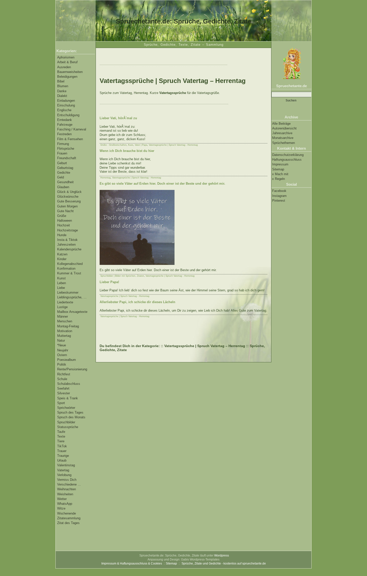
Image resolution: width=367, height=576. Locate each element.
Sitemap (278, 169)
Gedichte (63, 172)
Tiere (60, 441)
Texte (61, 436)
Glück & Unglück (69, 192)
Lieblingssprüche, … (72, 297)
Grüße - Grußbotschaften (113, 145)
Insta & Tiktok (67, 240)
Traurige (63, 456)
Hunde (61, 235)
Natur (61, 340)
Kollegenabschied (70, 264)
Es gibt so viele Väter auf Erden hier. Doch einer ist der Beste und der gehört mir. (162, 183)
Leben (61, 283)
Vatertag (63, 470)
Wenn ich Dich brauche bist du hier (127, 151)
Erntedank (64, 120)
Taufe (61, 432)
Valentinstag (66, 465)
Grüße (61, 216)
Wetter (62, 499)
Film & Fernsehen (70, 139)
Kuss (130, 145)
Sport (61, 403)
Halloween (64, 220)
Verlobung (64, 475)
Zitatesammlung (68, 518)
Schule (62, 379)
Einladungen (66, 100)
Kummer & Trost (69, 273)
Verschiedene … (69, 484)
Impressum (280, 164)
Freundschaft (66, 158)
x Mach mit (280, 174)
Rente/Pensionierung (72, 369)
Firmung (63, 144)
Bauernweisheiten (70, 72)
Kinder (61, 259)
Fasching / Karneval (71, 129)
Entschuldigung (68, 115)
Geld (60, 177)
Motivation (64, 331)
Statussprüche (67, 427)
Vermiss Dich (66, 480)
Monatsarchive (282, 138)
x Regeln (278, 179)
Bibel (60, 81)
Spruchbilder (66, 422)
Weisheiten (65, 494)
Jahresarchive (282, 133)
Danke (61, 91)
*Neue (61, 345)
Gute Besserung (69, 201)
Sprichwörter (66, 408)
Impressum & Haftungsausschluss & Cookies (131, 563)
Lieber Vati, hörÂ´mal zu (118, 118)
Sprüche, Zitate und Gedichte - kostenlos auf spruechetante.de (224, 563)
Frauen (62, 153)
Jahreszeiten (66, 244)
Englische (64, 110)
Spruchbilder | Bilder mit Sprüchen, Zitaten (122, 276)
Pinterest (278, 200)
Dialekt (62, 96)
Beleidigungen (67, 76)
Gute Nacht (65, 211)
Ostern (62, 355)
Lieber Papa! (109, 282)
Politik (61, 364)
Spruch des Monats (71, 417)
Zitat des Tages (68, 523)
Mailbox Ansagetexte (72, 312)
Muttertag (64, 336)
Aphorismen (65, 57)
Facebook (279, 191)
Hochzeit (63, 225)
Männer (62, 316)
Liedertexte (65, 302)
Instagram (279, 196)
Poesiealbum (66, 360)
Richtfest (63, 374)
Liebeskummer (67, 292)
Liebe (61, 288)
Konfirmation (66, 268)
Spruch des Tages (70, 412)
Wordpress (221, 555)
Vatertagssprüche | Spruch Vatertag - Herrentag (173, 145)
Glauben (63, 187)
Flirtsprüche (65, 148)
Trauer (61, 451)
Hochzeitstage (67, 230)
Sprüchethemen (283, 143)
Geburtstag (65, 168)
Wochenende (66, 513)
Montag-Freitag (68, 326)
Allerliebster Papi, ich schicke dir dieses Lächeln (137, 302)
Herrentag (105, 177)
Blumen (62, 86)
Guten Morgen (67, 206)
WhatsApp (64, 504)
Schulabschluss (68, 384)
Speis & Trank (67, 398)
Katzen (62, 254)
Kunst (61, 278)
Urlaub (61, 460)
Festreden (64, 134)
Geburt (62, 163)
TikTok (62, 446)
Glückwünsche (67, 196)
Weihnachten (66, 489)
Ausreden (64, 67)
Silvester (63, 393)
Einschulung (66, 105)
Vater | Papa (141, 145)
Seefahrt (63, 388)
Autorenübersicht (284, 128)
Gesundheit (65, 182)
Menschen (64, 321)
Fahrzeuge (64, 124)
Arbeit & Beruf (67, 62)
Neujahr (62, 350)
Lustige (62, 307)
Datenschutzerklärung (288, 155)
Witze (61, 508)
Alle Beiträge (281, 123)
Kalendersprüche (69, 249)
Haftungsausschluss (287, 159)
